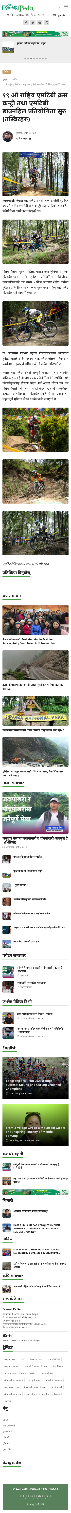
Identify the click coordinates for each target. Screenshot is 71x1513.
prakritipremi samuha (37, 1394)
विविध (15, 79)
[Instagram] (46, 22)
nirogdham (34, 1380)
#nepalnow (47, 1373)
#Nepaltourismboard (35, 1387)
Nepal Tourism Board (36, 1366)
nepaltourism (11, 1387)
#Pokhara (58, 1366)
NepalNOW (54, 1359)
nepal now (10, 1359)
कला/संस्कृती (9, 1425)
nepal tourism (11, 1366)
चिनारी (6, 1437)
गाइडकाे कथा (10, 1373)
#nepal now (36, 1359)
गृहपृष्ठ (4, 79)
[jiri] (35, 33)
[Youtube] (39, 22)
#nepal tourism (12, 1394)
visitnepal (57, 1387)
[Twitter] (33, 22)
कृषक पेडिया (9, 1431)
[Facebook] (26, 22)
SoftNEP (39, 1504)
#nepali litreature (13, 1380)
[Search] (58, 6)
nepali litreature (53, 1380)
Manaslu (58, 1394)
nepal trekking (28, 1373)
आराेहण (7, 1401)
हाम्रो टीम (7, 1449)
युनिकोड (7, 1443)
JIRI (23, 1359)
